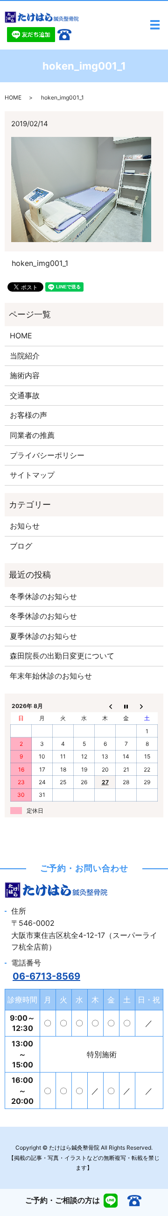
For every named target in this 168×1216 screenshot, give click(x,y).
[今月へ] (126, 706)
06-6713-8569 (46, 976)
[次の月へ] (147, 706)
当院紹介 (25, 355)
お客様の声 (28, 415)
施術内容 (25, 375)
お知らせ (25, 525)
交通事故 (25, 395)
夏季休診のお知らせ (43, 636)
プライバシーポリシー (47, 455)
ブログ (21, 546)
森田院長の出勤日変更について (62, 655)
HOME (13, 97)
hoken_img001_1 (40, 263)
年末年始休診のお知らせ (51, 675)
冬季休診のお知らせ (43, 596)
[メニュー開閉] (155, 24)
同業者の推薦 (32, 435)
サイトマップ (32, 474)
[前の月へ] (105, 706)
